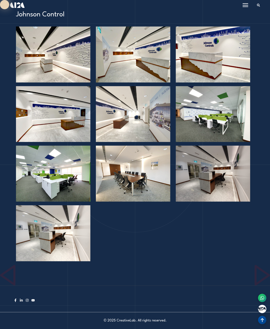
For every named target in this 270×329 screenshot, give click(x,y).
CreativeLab (126, 320)
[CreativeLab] (17, 5)
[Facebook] (15, 301)
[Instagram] (27, 301)
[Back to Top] (262, 321)
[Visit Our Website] (262, 310)
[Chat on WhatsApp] (262, 299)
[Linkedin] (21, 301)
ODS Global (262, 267)
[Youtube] (33, 301)
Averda (4, 267)
